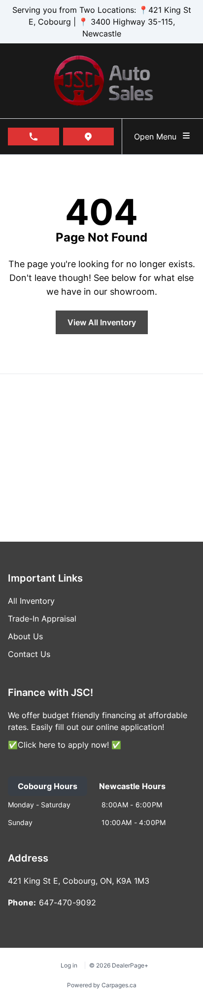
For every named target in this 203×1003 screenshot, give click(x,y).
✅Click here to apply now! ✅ (64, 745)
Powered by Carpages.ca (101, 985)
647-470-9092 (68, 902)
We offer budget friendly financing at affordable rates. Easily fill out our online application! (97, 721)
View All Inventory (102, 322)
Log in (69, 965)
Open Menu (157, 136)
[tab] (47, 786)
